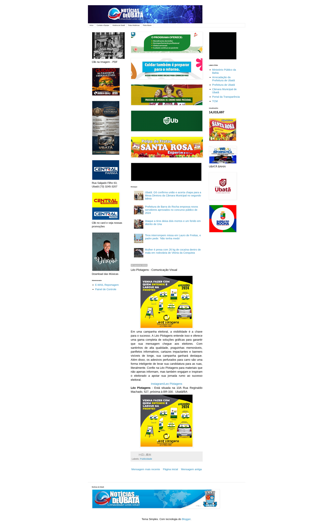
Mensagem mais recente (145, 469)
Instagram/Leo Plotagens (166, 383)
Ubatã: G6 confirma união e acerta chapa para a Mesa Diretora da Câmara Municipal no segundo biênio (173, 195)
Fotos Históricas (134, 25)
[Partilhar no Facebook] (147, 454)
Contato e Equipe (103, 25)
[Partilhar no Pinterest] (150, 454)
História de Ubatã (119, 25)
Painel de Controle (105, 289)
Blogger (186, 519)
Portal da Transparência (226, 96)
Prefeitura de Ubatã (223, 84)
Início (91, 25)
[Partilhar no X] (145, 454)
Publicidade (146, 459)
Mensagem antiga (191, 469)
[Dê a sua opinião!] (142, 454)
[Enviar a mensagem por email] (140, 454)
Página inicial (170, 469)
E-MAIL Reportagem (107, 284)
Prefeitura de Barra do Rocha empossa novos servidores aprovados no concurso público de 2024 (171, 209)
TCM (215, 101)
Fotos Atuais (147, 25)
